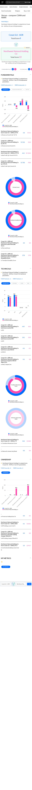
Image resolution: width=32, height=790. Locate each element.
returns (15, 283)
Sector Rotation (13, 7)
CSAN (6, 85)
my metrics (6, 566)
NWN (20, 85)
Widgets (17, 11)
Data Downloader (6, 11)
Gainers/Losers (4, 7)
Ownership (5, 472)
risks (22, 283)
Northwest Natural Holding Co (16, 52)
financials (5, 89)
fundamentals (9, 69)
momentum (6, 283)
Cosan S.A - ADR (16, 35)
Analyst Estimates (23, 7)
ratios (27, 89)
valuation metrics (17, 89)
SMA (28, 283)
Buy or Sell (27, 11)
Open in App (27, 2)
